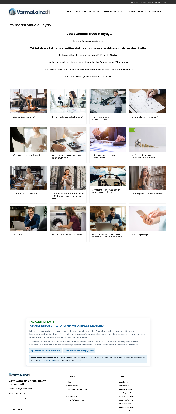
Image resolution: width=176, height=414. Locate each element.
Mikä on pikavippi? (141, 234)
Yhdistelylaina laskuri (127, 393)
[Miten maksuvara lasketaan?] (68, 90)
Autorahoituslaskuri (126, 407)
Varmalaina (155, 11)
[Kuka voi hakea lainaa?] (28, 167)
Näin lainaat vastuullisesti (26, 155)
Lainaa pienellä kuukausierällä (147, 193)
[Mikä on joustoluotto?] (28, 90)
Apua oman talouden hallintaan (45, 350)
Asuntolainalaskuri (126, 403)
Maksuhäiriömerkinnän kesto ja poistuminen (67, 156)
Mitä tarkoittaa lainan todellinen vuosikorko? (143, 156)
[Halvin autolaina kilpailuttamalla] (108, 90)
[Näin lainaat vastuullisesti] (28, 129)
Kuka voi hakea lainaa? (25, 193)
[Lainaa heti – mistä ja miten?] (68, 208)
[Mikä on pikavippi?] (147, 208)
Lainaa (124, 62)
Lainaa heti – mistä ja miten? (67, 234)
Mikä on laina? (20, 234)
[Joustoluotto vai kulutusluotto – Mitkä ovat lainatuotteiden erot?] (68, 167)
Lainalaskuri (123, 382)
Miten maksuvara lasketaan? (67, 117)
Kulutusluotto (126, 69)
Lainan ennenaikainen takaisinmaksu (103, 156)
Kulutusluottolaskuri (126, 396)
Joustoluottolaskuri (126, 400)
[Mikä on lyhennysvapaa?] (147, 90)
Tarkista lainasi (135, 11)
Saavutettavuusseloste (76, 400)
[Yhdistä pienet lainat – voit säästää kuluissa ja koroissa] (108, 208)
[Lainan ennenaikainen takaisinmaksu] (108, 129)
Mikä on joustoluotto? (24, 117)
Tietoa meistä (73, 385)
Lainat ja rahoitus (112, 11)
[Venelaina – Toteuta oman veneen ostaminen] (108, 167)
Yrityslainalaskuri (125, 411)
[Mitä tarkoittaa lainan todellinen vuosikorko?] (147, 129)
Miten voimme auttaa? (86, 11)
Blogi (108, 76)
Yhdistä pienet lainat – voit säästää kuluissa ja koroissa (107, 235)
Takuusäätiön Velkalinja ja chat (79, 350)
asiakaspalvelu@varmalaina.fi (20, 389)
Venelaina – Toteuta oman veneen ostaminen (106, 191)
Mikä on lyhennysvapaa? (145, 117)
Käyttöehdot (72, 396)
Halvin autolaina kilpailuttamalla (100, 118)
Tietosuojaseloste (74, 393)
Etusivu (67, 11)
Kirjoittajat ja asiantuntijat (77, 389)
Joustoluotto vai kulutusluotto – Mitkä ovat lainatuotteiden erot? (68, 196)
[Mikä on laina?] (28, 208)
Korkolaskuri (124, 385)
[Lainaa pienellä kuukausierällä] (147, 167)
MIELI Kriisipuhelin (47, 360)
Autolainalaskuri (125, 389)
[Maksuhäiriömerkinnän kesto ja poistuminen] (68, 129)
